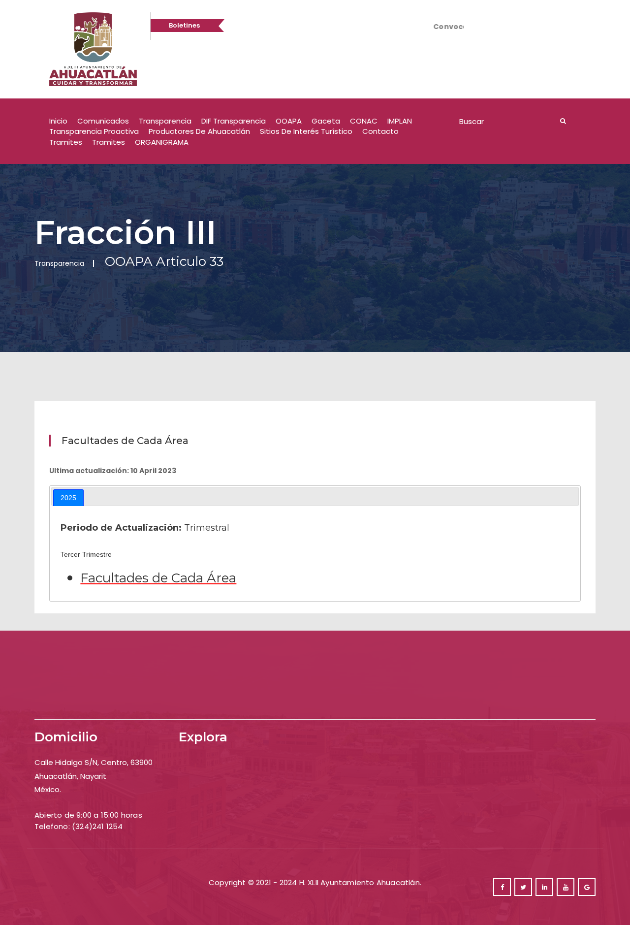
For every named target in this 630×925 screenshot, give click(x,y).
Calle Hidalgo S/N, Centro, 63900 (93, 762)
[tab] (68, 497)
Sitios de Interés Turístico (306, 131)
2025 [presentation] (68, 498)
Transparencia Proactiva (94, 131)
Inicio (58, 121)
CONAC (364, 121)
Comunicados (103, 121)
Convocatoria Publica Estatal (437, 27)
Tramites (65, 142)
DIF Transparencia (233, 121)
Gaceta (326, 121)
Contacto (380, 131)
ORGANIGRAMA (162, 142)
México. (47, 789)
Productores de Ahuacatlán (199, 131)
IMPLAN (399, 121)
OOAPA (289, 121)
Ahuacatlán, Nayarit (70, 776)
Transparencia (165, 121)
